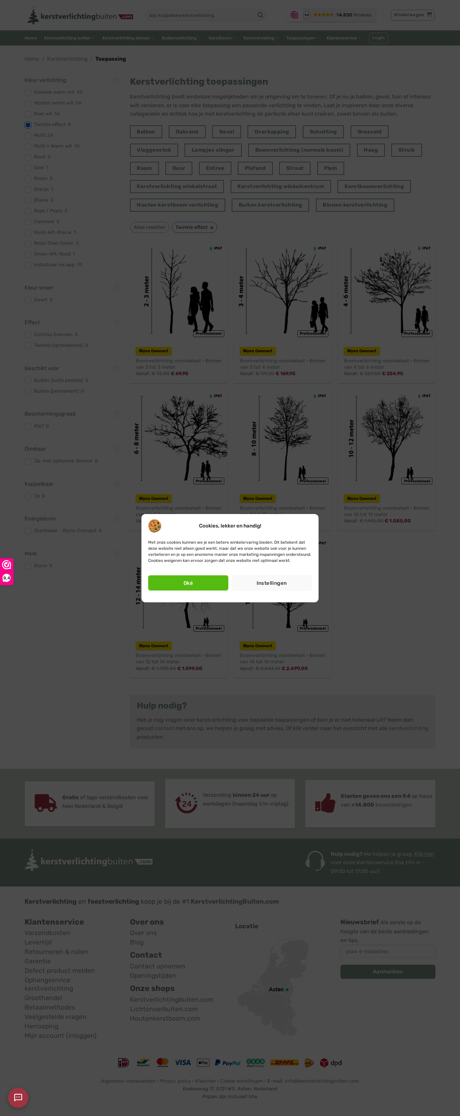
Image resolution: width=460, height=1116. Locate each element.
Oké (188, 583)
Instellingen (272, 583)
